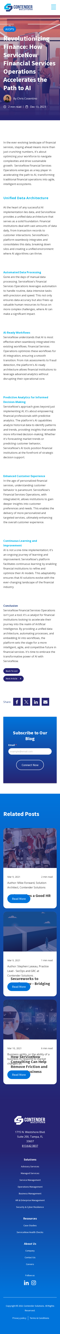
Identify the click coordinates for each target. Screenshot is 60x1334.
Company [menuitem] (30, 1250)
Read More (19, 899)
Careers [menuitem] (30, 1264)
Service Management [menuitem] (30, 1179)
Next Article (11, 678)
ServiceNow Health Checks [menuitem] (30, 1232)
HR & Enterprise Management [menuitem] (30, 1200)
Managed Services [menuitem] (30, 1173)
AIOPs (9, 29)
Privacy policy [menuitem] (19, 1318)
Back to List (12, 670)
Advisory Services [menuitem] (30, 1166)
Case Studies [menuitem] (30, 1225)
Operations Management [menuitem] (30, 1186)
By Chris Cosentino (25, 98)
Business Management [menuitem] (30, 1193)
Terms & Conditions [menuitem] (39, 1318)
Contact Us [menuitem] (30, 1257)
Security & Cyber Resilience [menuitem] (30, 1207)
